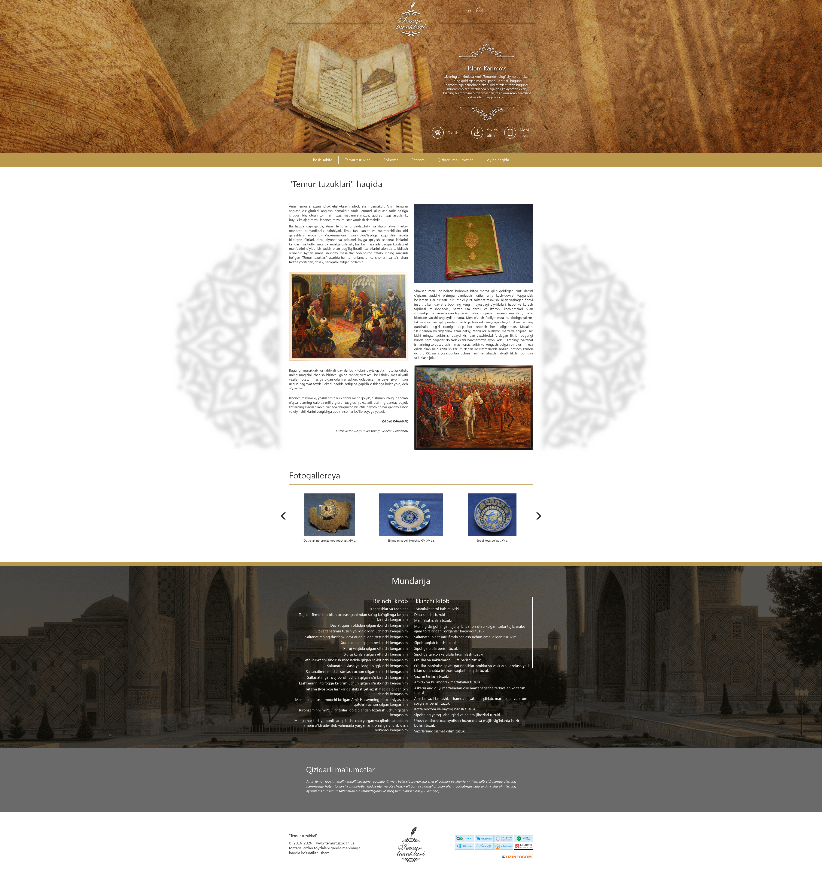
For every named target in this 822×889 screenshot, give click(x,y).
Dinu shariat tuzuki (429, 614)
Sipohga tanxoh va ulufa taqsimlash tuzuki (448, 654)
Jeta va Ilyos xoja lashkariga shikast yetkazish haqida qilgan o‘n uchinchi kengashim (357, 691)
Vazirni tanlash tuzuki (431, 676)
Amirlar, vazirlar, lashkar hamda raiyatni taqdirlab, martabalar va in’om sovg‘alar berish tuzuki (470, 701)
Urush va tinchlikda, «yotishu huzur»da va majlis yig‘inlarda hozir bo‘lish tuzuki (466, 723)
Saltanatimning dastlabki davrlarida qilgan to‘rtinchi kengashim (356, 636)
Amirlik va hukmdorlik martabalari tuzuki (447, 682)
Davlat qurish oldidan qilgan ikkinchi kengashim (369, 625)
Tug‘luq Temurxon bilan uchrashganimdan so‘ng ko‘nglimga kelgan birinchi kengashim (353, 617)
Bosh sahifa (322, 160)
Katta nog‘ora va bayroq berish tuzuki (444, 709)
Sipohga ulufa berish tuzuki (436, 648)
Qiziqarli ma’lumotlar (455, 160)
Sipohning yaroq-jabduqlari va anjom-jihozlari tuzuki (457, 714)
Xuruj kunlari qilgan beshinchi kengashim (374, 642)
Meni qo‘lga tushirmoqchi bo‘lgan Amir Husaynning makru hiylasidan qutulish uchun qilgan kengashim (351, 702)
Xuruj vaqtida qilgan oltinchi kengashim (375, 648)
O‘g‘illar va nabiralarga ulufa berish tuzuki (447, 659)
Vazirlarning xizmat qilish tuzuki (439, 731)
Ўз (469, 11)
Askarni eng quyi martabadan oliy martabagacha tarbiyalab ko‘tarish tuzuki (469, 690)
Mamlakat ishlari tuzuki (433, 620)
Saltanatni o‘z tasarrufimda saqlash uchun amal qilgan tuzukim (465, 636)
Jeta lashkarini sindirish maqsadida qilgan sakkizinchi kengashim (356, 659)
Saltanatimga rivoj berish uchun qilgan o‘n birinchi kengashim (357, 677)
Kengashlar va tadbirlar (389, 608)
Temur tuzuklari (358, 160)
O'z (479, 11)
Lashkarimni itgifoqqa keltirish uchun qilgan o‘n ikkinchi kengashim (353, 683)
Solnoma (391, 160)
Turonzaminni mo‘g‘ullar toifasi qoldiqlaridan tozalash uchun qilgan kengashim (353, 712)
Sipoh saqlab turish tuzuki (435, 642)
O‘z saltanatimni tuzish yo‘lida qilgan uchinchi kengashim (361, 631)
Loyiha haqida (497, 160)
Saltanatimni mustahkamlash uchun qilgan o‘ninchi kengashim (357, 671)
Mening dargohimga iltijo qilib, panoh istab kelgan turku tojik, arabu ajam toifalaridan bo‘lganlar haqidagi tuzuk (469, 629)
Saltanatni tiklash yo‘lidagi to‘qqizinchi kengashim (367, 665)
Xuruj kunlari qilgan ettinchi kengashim (376, 654)
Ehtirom (418, 160)
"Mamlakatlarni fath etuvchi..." (438, 608)
